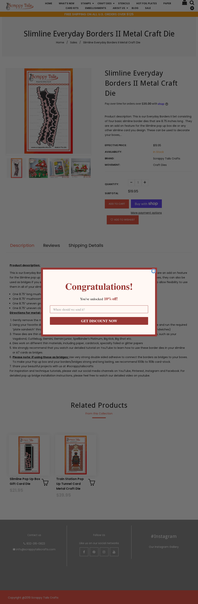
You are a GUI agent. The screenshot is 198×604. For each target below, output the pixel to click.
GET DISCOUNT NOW (99, 320)
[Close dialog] (153, 271)
